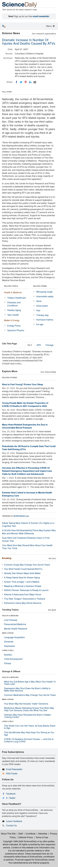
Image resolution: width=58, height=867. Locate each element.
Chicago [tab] (49, 345)
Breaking (6, 558)
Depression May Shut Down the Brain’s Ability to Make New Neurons (27, 689)
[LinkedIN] (30, 82)
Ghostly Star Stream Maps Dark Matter (22, 573)
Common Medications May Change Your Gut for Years (30, 694)
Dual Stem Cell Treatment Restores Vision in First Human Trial (26, 539)
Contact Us (11, 825)
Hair (38, 310)
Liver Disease (10, 619)
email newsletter (41, 16)
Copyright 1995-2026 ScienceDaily (20, 841)
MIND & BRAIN (7, 633)
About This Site (8, 833)
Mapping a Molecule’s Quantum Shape (22, 586)
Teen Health (13, 314)
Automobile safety (44, 296)
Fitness (7, 663)
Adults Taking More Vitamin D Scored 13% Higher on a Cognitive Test (28, 524)
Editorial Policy (25, 837)
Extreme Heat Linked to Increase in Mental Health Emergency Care (27, 494)
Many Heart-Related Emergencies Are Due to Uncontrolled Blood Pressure (25, 426)
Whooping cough (44, 291)
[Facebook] (16, 82)
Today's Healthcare (16, 297)
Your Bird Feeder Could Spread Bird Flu (23, 568)
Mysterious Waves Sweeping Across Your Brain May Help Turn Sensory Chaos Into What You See (29, 709)
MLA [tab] (30, 345)
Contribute (30, 833)
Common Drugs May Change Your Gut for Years (27, 564)
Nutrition (8, 654)
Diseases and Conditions (14, 304)
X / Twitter (10, 797)
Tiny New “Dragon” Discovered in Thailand (24, 598)
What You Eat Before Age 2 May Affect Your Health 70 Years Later (30, 683)
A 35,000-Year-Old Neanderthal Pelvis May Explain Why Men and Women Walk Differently (29, 532)
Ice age (39, 324)
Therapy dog (42, 315)
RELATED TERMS (40, 286)
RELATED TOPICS (11, 286)
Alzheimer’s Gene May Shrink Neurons (22, 602)
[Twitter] (21, 82)
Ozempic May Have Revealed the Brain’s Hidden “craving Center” (27, 716)
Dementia (8, 641)
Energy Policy (14, 325)
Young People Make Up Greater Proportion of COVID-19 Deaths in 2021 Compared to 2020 (25, 404)
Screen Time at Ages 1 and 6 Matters (21, 581)
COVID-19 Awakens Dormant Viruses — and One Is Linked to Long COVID (29, 740)
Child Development (13, 658)
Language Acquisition (14, 637)
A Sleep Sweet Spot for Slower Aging (22, 577)
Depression (9, 645)
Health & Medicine (13, 292)
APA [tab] (39, 345)
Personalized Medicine (15, 624)
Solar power (42, 305)
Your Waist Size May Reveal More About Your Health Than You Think (27, 547)
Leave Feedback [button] (14, 821)
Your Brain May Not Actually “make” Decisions (26, 703)
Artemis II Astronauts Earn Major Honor (22, 594)
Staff (20, 833)
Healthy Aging (14, 310)
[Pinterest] (25, 82)
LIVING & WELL (8, 650)
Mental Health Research (15, 628)
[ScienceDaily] (19, 4)
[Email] (34, 82)
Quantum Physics (15, 330)
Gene (39, 301)
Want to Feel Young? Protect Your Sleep (22, 384)
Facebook (11, 793)
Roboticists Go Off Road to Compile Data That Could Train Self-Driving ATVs (29, 448)
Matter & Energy (11, 320)
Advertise (42, 833)
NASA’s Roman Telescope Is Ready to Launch (26, 590)
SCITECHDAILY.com (21, 516)
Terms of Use (42, 837)
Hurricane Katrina (44, 319)
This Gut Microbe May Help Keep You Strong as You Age (29, 733)
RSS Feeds (11, 773)
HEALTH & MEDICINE (10, 615)
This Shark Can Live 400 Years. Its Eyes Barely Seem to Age (29, 727)
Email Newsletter (14, 769)
